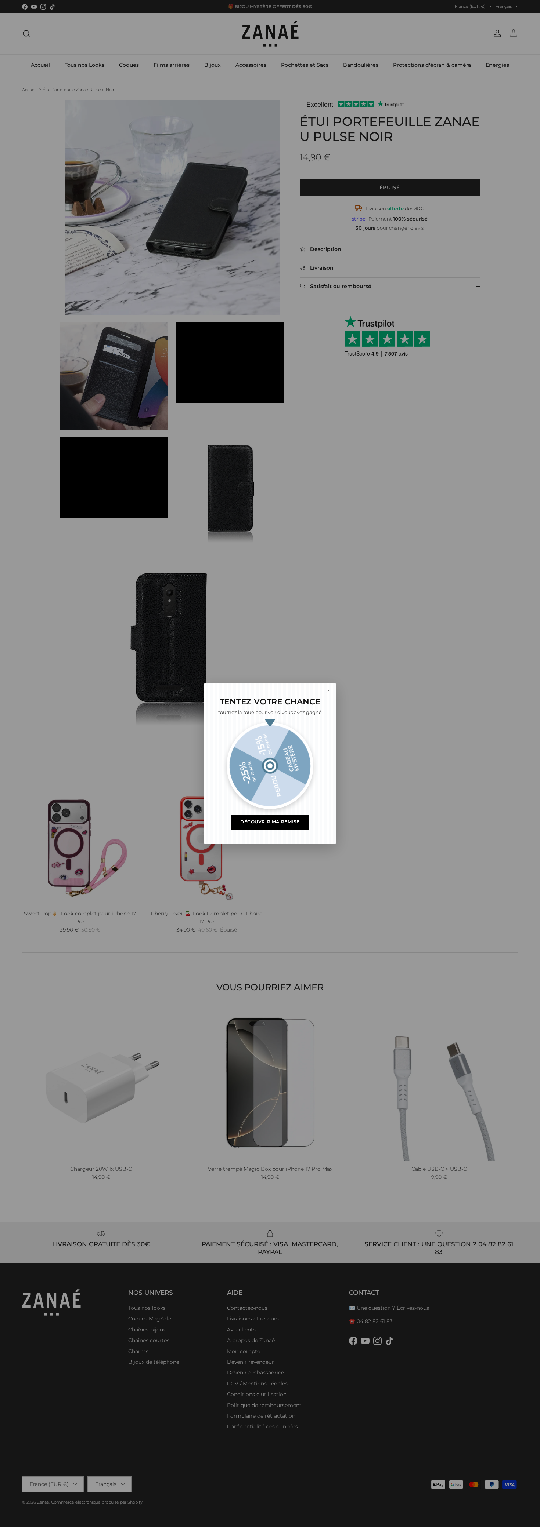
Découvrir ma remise (270, 821)
